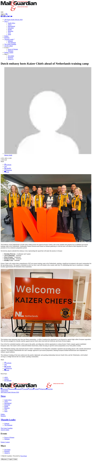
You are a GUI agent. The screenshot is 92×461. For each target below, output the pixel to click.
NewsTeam (23, 456)
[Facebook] (1, 16)
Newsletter (7, 449)
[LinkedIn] (4, 16)
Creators (5, 390)
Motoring (7, 408)
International (7, 403)
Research (7, 451)
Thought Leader (8, 420)
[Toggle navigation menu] (2, 12)
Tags (2, 390)
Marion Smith (8, 155)
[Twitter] (8, 16)
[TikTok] (7, 16)
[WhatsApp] (10, 16)
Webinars (7, 439)
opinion (6, 379)
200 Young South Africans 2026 (10, 392)
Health (6, 406)
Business (3, 416)
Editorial (6, 423)
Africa (6, 401)
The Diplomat (8, 425)
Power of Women (9, 437)
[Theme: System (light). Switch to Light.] (3, 15)
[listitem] (4, 389)
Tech (5, 409)
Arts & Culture (5, 430)
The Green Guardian (6, 428)
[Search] (7, 14)
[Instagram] (3, 16)
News (3, 396)
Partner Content (5, 442)
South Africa (8, 400)
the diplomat (7, 380)
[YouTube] (11, 16)
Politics (3, 414)
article (6, 377)
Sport (5, 411)
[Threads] (5, 16)
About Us (7, 453)
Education (7, 405)
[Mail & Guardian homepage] (46, 6)
